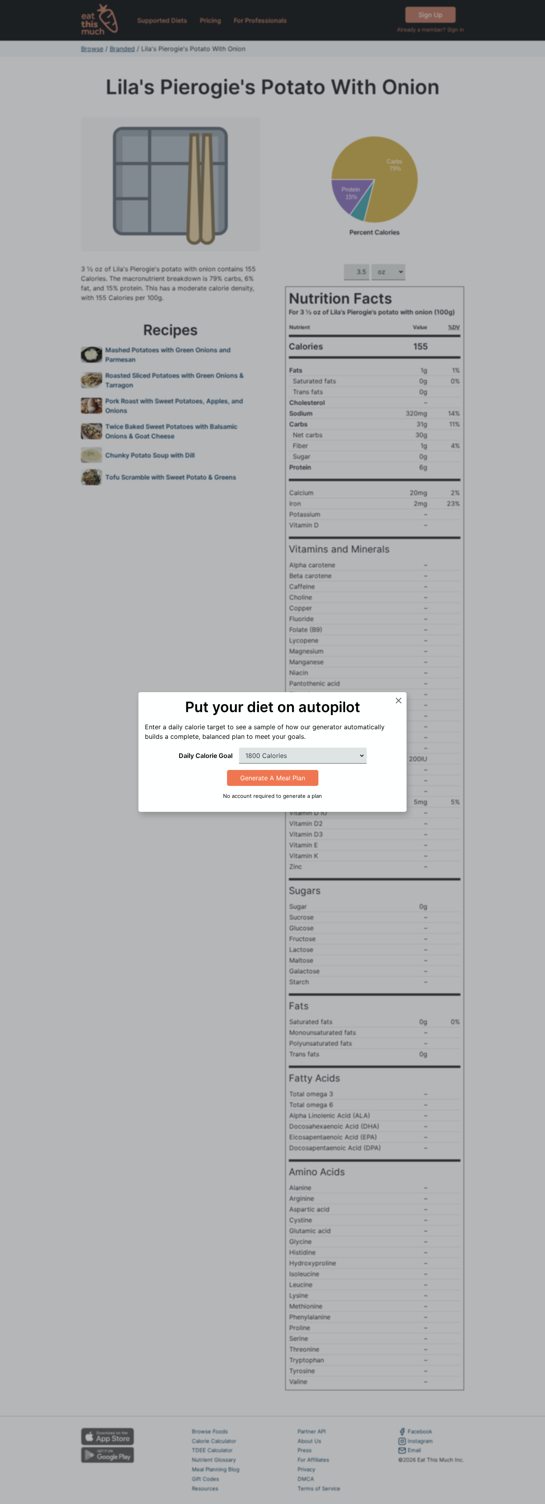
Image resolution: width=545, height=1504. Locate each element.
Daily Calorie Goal (206, 756)
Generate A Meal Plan (272, 778)
